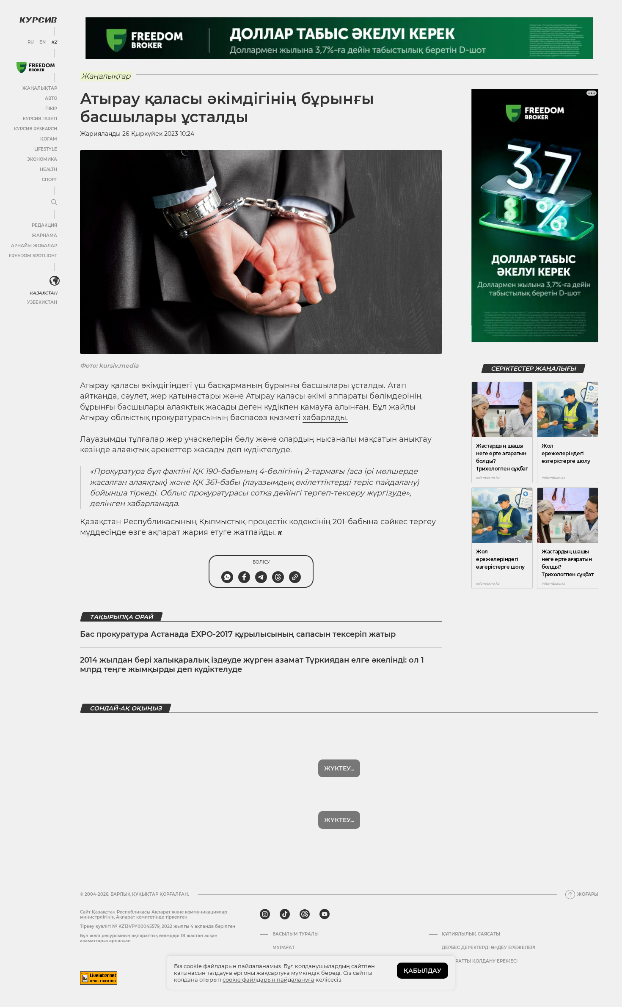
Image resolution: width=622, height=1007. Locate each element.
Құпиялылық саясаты (471, 934)
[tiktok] (285, 914)
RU (31, 42)
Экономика (42, 159)
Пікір (51, 108)
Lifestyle (45, 149)
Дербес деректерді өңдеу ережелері (488, 947)
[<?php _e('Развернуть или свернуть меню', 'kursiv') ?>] (55, 280)
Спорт (49, 179)
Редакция (44, 225)
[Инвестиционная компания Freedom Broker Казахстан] (36, 67)
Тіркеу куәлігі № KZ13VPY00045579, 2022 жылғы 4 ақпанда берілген (157, 926)
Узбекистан (42, 302)
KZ (54, 42)
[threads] (305, 914)
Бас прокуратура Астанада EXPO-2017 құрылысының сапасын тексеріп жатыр (238, 634)
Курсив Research (35, 129)
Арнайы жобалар (34, 245)
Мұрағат (283, 947)
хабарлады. (325, 417)
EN (42, 42)
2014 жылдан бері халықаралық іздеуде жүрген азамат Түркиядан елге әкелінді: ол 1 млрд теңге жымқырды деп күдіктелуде (252, 664)
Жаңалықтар (39, 88)
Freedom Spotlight (33, 256)
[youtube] (324, 914)
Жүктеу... (339, 768)
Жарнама (44, 235)
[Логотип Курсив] (38, 20)
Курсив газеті (40, 118)
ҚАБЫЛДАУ (422, 970)
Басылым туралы (295, 934)
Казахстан (43, 293)
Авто (51, 98)
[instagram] (265, 914)
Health (48, 169)
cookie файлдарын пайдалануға (268, 979)
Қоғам (48, 139)
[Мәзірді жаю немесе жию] (54, 202)
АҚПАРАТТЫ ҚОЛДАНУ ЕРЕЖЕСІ (479, 961)
